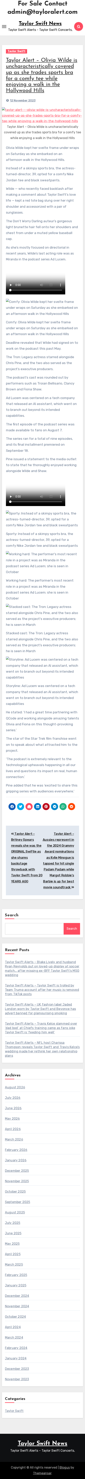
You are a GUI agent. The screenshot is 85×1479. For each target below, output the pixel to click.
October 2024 (15, 1317)
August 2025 (15, 1212)
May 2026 (12, 1118)
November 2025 (17, 1181)
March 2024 (14, 1337)
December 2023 (17, 1369)
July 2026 (13, 1098)
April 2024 (13, 1327)
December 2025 (17, 1171)
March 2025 (14, 1264)
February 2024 (16, 1348)
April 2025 (13, 1254)
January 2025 (15, 1285)
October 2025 (15, 1191)
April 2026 (13, 1129)
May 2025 (12, 1244)
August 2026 (15, 1087)
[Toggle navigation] (4, 26)
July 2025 (12, 1223)
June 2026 (13, 1108)
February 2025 (16, 1275)
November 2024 (17, 1306)
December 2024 (17, 1296)
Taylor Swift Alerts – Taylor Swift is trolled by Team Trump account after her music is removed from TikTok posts (42, 990)
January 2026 (15, 1160)
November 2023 (17, 1379)
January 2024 (15, 1358)
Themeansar (42, 1473)
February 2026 (16, 1150)
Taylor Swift (17, 51)
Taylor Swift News (40, 23)
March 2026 (14, 1139)
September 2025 (17, 1202)
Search (12, 915)
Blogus (65, 1467)
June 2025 (13, 1233)
